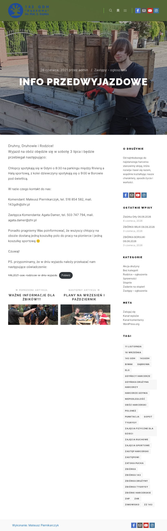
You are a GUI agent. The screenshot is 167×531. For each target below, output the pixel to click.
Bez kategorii (130, 270)
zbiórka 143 (133, 475)
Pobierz (66, 275)
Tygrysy (131, 422)
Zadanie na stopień (134, 286)
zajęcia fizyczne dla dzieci (139, 431)
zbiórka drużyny (136, 481)
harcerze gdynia (136, 393)
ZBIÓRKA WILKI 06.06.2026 (139, 226)
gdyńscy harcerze (137, 376)
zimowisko (132, 504)
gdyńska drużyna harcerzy (137, 384)
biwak (129, 364)
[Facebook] (138, 10)
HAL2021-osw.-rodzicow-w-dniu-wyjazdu (32, 275)
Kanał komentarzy (133, 319)
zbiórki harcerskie (138, 492)
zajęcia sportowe (137, 445)
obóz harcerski (135, 405)
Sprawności (129, 278)
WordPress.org (131, 323)
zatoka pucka (134, 463)
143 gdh (130, 358)
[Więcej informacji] (118, 10)
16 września (133, 352)
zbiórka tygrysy (136, 487)
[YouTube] (150, 10)
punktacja (132, 416)
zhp (127, 498)
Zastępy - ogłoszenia (110, 70)
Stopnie (127, 282)
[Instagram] (156, 10)
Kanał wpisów (131, 315)
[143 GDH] (28, 10)
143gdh (144, 358)
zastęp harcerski (137, 451)
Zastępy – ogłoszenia (135, 290)
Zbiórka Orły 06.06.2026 (137, 216)
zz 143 (148, 504)
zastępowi (132, 457)
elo (127, 370)
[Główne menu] (125, 10)
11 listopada (133, 346)
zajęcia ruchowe (136, 439)
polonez (130, 410)
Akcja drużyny (131, 266)
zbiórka (130, 469)
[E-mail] (144, 10)
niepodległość (135, 399)
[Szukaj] (110, 10)
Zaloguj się (129, 311)
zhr (136, 498)
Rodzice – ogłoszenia (135, 274)
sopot (148, 416)
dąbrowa (143, 364)
